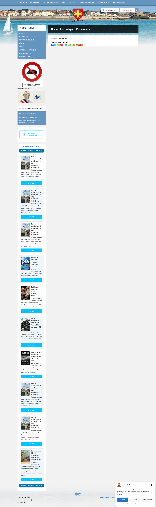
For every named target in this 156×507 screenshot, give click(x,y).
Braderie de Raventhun (35, 258)
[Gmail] (63, 45)
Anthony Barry (24, 499)
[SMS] (71, 45)
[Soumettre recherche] (136, 10)
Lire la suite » (31, 183)
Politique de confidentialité (139, 503)
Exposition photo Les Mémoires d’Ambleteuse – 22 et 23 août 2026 (36, 356)
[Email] (77, 45)
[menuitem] (23, 3)
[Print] (74, 45)
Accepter (122, 499)
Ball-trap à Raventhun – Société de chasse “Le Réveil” (35, 291)
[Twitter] (55, 45)
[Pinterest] (79, 45)
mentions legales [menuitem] (104, 497)
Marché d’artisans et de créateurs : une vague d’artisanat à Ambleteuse (36, 162)
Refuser (135, 499)
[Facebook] (52, 45)
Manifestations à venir (30, 147)
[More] (82, 45)
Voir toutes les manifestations (31, 151)
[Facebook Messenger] (66, 45)
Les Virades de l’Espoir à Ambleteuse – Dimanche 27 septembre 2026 (36, 455)
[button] (152, 485)
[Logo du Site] (78, 22)
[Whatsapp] (58, 45)
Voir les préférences (147, 499)
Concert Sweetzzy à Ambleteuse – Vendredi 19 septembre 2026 (36, 322)
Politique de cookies (129, 503)
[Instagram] (60, 45)
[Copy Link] (69, 45)
